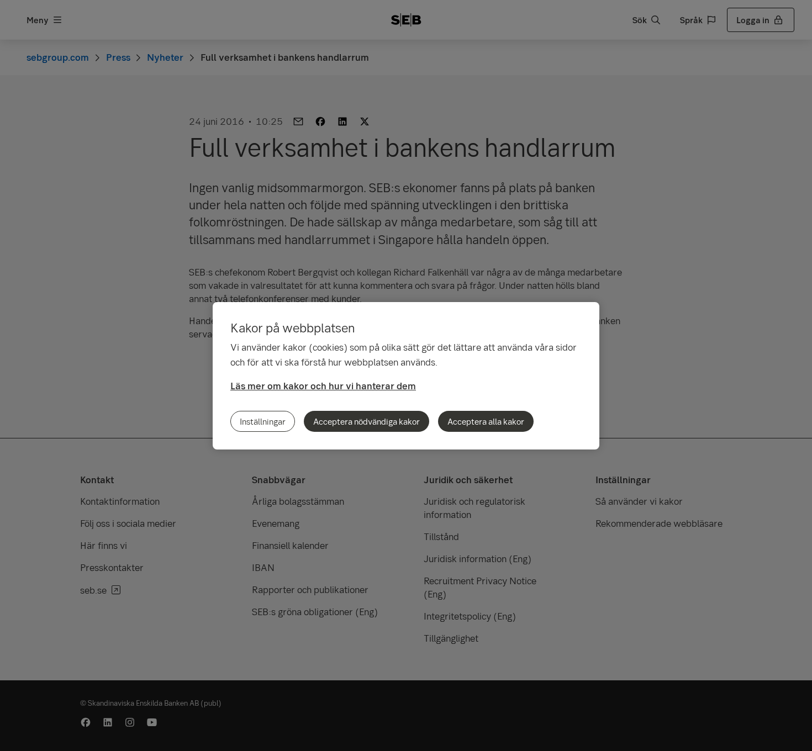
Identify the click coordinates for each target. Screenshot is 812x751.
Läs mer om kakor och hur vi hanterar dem (323, 385)
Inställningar (263, 421)
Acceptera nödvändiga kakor (366, 421)
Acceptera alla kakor (485, 421)
